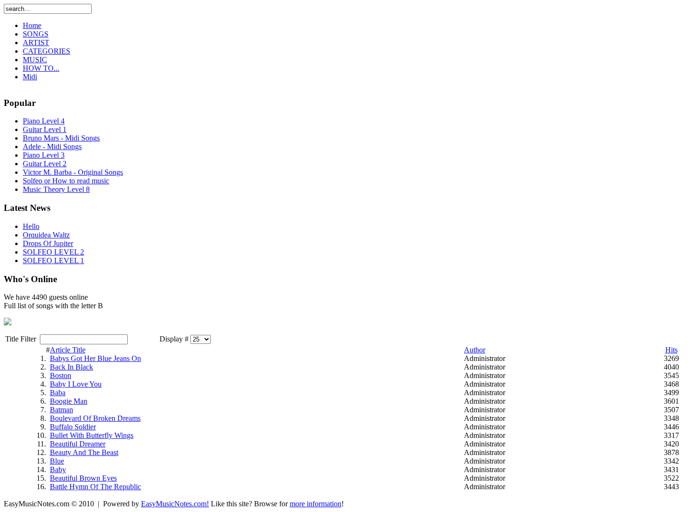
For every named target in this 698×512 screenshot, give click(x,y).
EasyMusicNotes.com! (175, 504)
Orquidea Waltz (46, 235)
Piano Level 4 (44, 121)
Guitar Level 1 (44, 129)
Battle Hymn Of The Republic (95, 487)
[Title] (7, 323)
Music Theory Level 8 (56, 189)
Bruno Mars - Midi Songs (61, 138)
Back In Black (71, 367)
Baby (58, 469)
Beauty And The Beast (84, 452)
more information (315, 504)
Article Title (67, 350)
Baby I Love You (76, 384)
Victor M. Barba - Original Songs (73, 172)
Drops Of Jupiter (48, 243)
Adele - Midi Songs (52, 146)
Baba (58, 393)
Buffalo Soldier (73, 427)
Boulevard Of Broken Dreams (95, 418)
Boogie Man (68, 401)
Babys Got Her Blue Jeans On (95, 358)
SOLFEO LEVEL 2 (53, 252)
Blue (57, 461)
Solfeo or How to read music (66, 181)
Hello (31, 226)
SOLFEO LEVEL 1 (53, 260)
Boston (60, 375)
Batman (61, 410)
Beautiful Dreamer (77, 444)
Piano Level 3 (44, 155)
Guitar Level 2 (44, 164)
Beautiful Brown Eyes (83, 478)
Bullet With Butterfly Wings (91, 435)
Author (474, 350)
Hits (671, 350)
